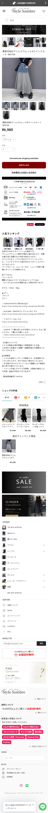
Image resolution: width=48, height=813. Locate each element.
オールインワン (13, 563)
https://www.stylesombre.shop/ (15, 322)
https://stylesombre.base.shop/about (19, 335)
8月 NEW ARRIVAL (14, 593)
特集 (9, 587)
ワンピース (11, 557)
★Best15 (11, 533)
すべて (7, 397)
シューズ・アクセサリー (17, 581)
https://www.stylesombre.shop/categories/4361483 (23, 306)
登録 (41, 643)
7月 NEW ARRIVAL (14, 527)
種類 (3, 136)
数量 (3, 145)
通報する (42, 382)
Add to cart (24, 165)
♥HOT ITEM (12, 539)
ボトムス (10, 575)
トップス (10, 551)
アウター (10, 545)
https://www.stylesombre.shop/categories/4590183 (23, 314)
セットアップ (12, 569)
